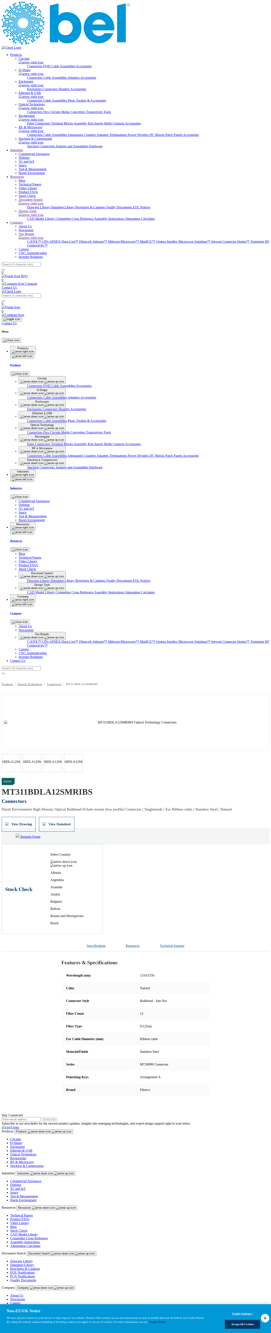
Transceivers (95, 112)
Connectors (35, 66)
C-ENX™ (34, 241)
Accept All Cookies (242, 1324)
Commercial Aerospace (25, 1181)
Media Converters (73, 112)
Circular (15, 1139)
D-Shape (16, 1143)
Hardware (95, 146)
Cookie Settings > (242, 1313)
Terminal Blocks (62, 123)
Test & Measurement (24, 1196)
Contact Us (9, 287)
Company (16, 222)
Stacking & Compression (27, 1166)
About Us (16, 1295)
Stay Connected (12, 1115)
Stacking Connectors (41, 146)
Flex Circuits (52, 112)
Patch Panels (174, 135)
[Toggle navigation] (12, 319)
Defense (15, 1185)
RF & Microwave (22, 1162)
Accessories (84, 66)
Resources (17, 177)
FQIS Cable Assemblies (59, 66)
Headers (64, 89)
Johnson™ (100, 241)
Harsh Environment (23, 1200)
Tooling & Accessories (91, 100)
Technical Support (172, 946)
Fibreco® (86, 241)
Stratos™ (243, 241)
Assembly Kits (84, 123)
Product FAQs (19, 1219)
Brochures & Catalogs (90, 207)
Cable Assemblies (55, 77)
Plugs (72, 100)
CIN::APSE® (51, 241)
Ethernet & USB (21, 1150)
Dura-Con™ (70, 241)
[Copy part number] (266, 781)
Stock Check (18, 1230)
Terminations (118, 135)
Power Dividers (138, 135)
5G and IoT (18, 1188)
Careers (15, 1303)
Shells (108, 123)
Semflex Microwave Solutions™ (189, 241)
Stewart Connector (224, 241)
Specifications (96, 946)
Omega (161, 241)
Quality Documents (119, 207)
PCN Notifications (22, 1276)
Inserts (99, 123)
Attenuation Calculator (139, 218)
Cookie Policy (157, 1321)
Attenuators (76, 135)
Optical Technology (30, 684)
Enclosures (35, 89)
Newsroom (17, 1299)
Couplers (90, 135)
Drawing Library (39, 207)
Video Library (19, 1223)
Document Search (39, 1253)
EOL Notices (141, 207)
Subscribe (49, 1119)
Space (14, 1192)
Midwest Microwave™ (124, 241)
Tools (107, 112)
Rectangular (18, 1158)
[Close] (11, 340)
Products (16, 55)
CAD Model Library (41, 218)
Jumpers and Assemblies (72, 146)
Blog (13, 1227)
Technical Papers (21, 1215)
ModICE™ (148, 241)
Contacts (119, 123)
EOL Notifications (22, 1272)
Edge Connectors (39, 123)
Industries (16, 150)
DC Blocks (157, 135)
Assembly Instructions (109, 218)
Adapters (74, 77)
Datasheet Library (63, 207)
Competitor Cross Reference (75, 218)
